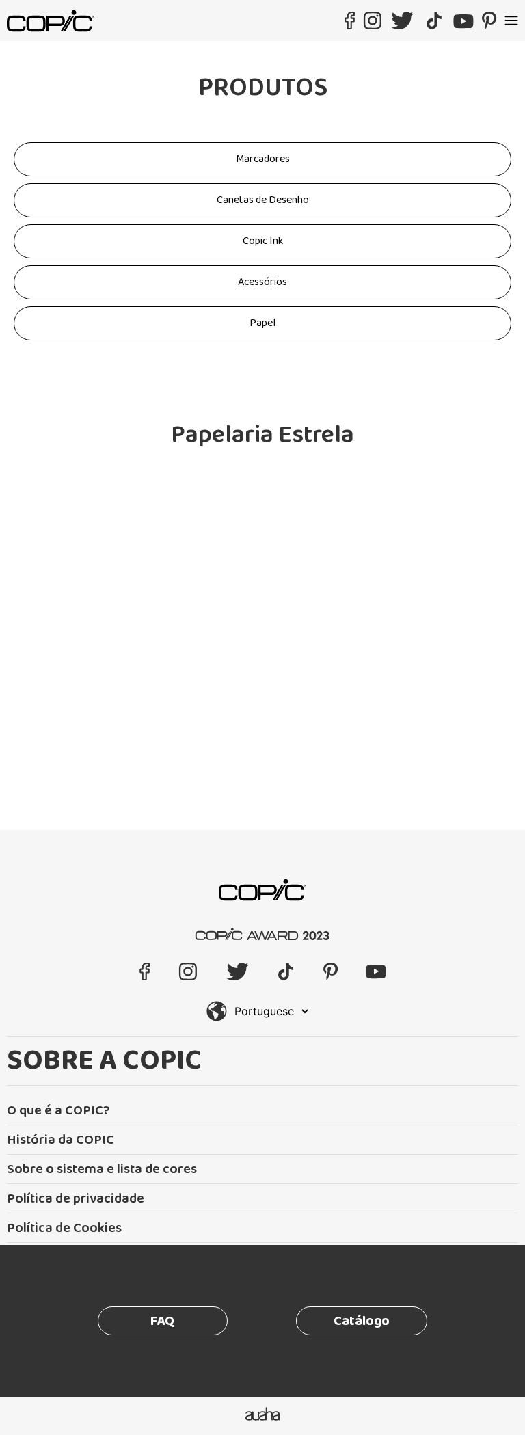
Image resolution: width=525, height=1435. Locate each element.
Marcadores (263, 158)
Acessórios (262, 282)
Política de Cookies (64, 1228)
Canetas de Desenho (263, 200)
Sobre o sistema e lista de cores (102, 1169)
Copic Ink (263, 241)
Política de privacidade (75, 1198)
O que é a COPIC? (58, 1110)
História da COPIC (60, 1140)
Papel (262, 323)
